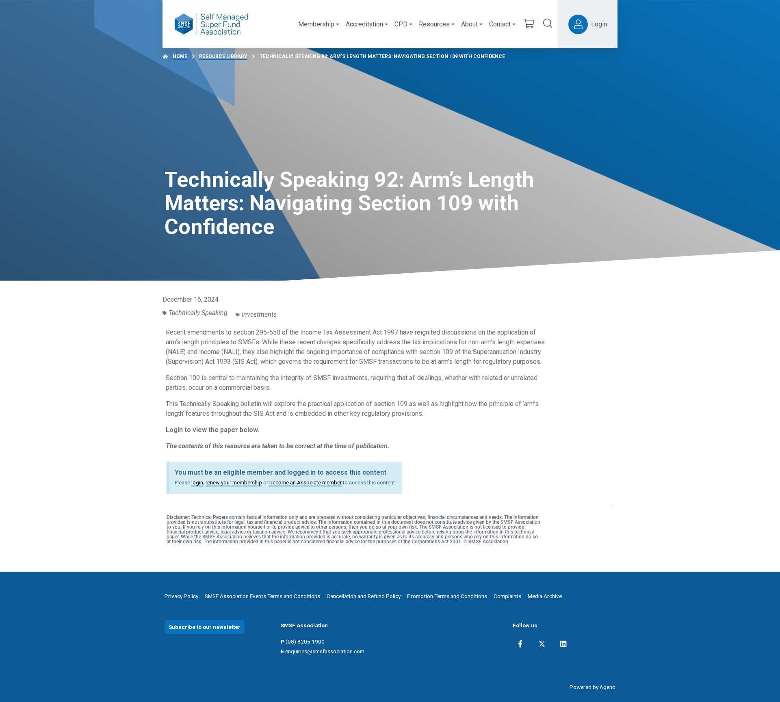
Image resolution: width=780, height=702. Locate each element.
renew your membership (234, 483)
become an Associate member (305, 483)
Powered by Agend (592, 687)
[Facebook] (520, 644)
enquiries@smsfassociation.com (324, 651)
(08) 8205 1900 (305, 641)
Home (180, 56)
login (197, 483)
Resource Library (223, 56)
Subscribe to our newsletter (204, 627)
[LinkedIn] (563, 644)
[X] (542, 644)
